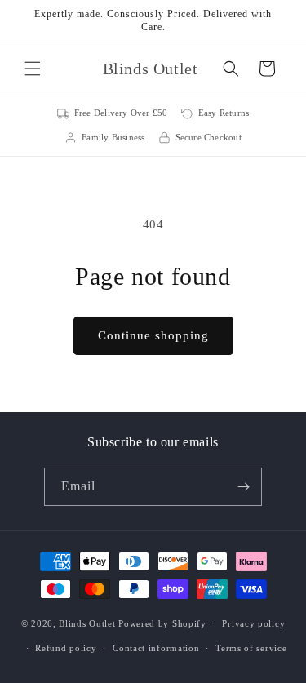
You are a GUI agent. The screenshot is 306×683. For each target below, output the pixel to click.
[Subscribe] (243, 487)
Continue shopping (153, 335)
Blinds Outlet (87, 623)
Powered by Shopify (162, 623)
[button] (33, 68)
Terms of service (250, 648)
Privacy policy (253, 623)
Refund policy (65, 648)
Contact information (156, 648)
